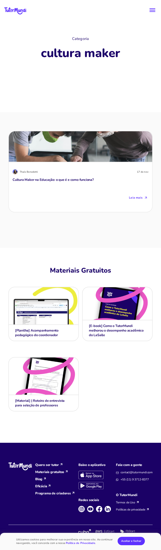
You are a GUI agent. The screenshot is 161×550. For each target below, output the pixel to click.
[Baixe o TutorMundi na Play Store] (95, 486)
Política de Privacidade (80, 543)
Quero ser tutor (47, 465)
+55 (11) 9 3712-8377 (135, 479)
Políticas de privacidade (130, 510)
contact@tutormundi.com (137, 472)
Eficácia (41, 486)
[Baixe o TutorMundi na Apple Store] (95, 475)
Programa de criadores (53, 493)
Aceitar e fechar (131, 541)
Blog (38, 479)
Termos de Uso (125, 502)
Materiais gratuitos (49, 472)
